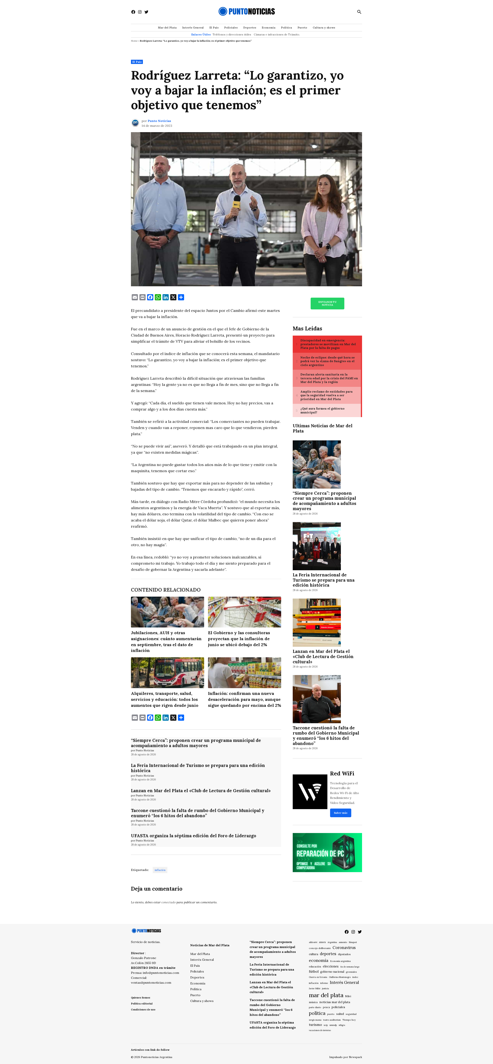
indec (355, 977)
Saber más (340, 813)
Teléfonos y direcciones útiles (232, 34)
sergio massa (315, 1020)
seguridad (351, 1014)
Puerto (302, 27)
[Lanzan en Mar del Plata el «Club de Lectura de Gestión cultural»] (317, 623)
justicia (325, 988)
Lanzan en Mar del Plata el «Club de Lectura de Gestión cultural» (201, 790)
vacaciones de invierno (320, 1030)
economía (318, 960)
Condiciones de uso (143, 1009)
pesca (326, 1007)
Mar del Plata (167, 27)
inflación (160, 870)
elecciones (331, 966)
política (317, 1013)
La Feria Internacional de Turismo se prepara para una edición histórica (198, 768)
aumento (343, 942)
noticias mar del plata (334, 1002)
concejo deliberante (320, 948)
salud (340, 1014)
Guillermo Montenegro (340, 977)
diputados (344, 954)
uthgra (342, 1025)
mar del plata (326, 995)
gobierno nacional (332, 971)
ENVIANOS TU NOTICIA (327, 303)
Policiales (231, 27)
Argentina (332, 942)
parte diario (315, 1007)
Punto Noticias (159, 121)
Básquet (353, 942)
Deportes (249, 27)
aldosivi (313, 942)
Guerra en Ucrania (318, 977)
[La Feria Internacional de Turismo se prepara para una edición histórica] (317, 547)
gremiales (351, 971)
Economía (268, 27)
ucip (326, 1025)
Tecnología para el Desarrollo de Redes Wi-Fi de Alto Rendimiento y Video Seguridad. (344, 793)
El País (214, 27)
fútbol (314, 971)
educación (315, 966)
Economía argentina (340, 961)
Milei (348, 996)
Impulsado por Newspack (345, 1057)
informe (324, 983)
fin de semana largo (349, 966)
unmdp (333, 1025)
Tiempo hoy (349, 1019)
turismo (315, 1024)
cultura (313, 954)
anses (322, 942)
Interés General (193, 27)
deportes (328, 953)
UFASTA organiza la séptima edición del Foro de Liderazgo (193, 835)
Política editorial (142, 1003)
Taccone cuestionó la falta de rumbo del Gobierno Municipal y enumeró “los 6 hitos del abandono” (197, 813)
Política (286, 27)
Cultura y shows (324, 27)
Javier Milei (314, 988)
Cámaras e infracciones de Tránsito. (277, 34)
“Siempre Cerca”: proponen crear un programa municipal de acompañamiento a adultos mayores (196, 742)
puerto (331, 1014)
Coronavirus (344, 947)
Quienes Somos (140, 997)
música (313, 1002)
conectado (168, 902)
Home (134, 40)
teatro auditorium (332, 1020)
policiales (338, 1007)
